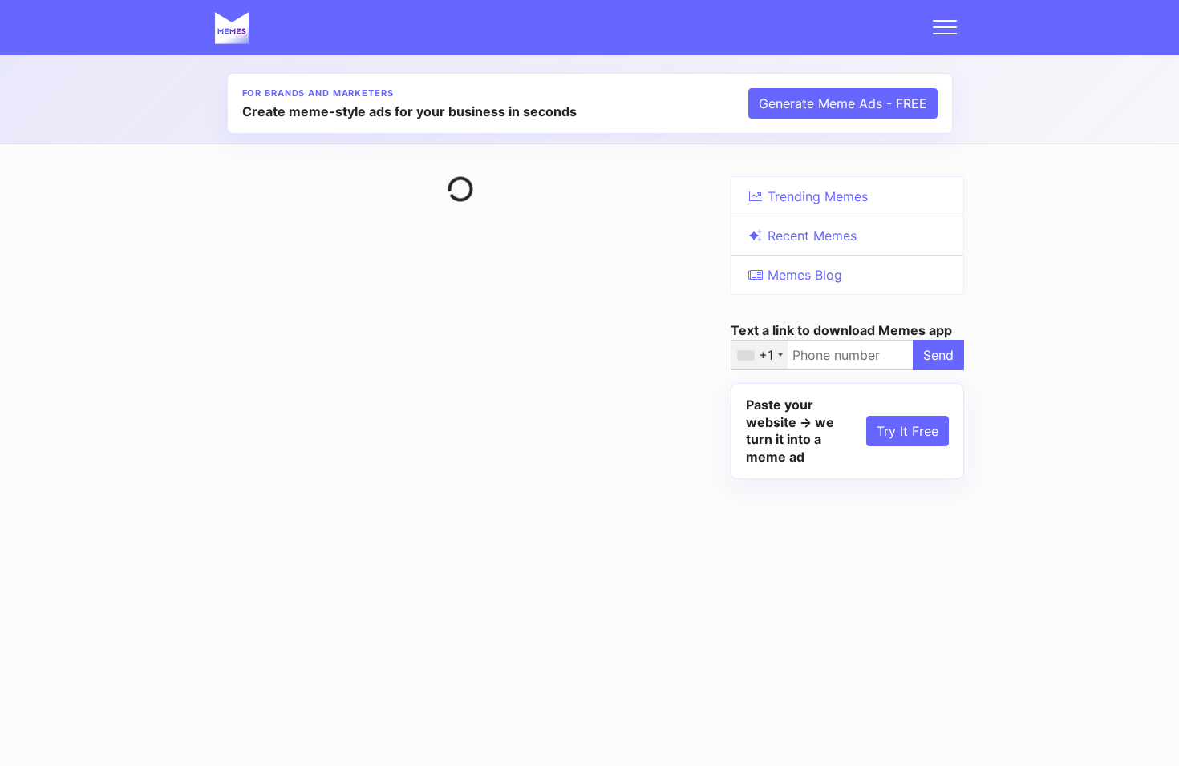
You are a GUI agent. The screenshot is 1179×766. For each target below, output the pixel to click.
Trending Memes (816, 196)
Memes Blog (803, 275)
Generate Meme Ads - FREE (843, 103)
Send (938, 355)
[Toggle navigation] (945, 27)
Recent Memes (810, 236)
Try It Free (907, 431)
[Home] (232, 27)
